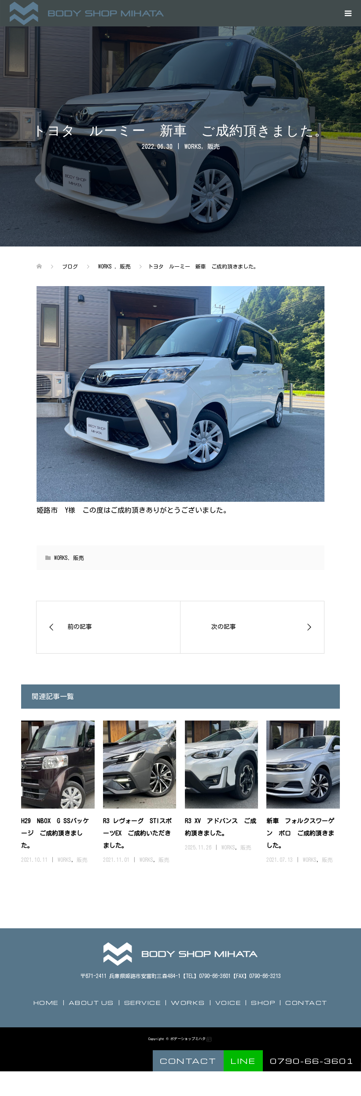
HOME (46, 1002)
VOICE (228, 1002)
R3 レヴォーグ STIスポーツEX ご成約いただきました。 (137, 833)
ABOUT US (91, 1002)
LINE (243, 1061)
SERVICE (142, 1002)
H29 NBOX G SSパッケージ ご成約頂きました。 (55, 833)
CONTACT (306, 1002)
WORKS (192, 146)
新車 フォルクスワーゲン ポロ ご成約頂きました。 (300, 833)
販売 (213, 146)
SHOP (263, 1002)
